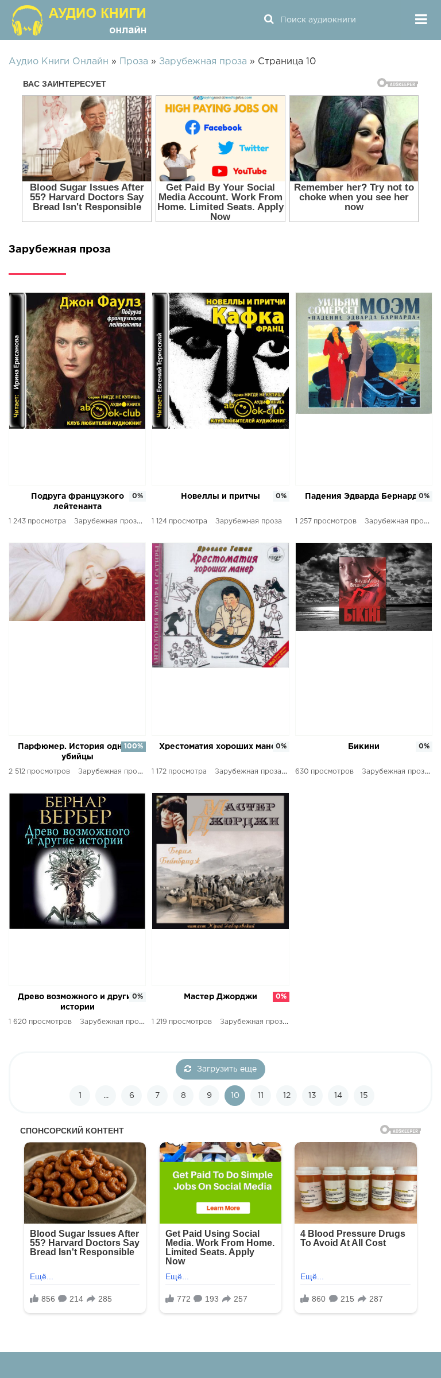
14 (338, 1095)
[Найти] (268, 20)
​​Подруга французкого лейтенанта (77, 501)
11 (261, 1095)
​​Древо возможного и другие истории (77, 1002)
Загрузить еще (227, 1069)
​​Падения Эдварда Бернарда (363, 496)
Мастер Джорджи (220, 996)
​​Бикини (364, 746)
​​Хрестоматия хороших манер (220, 746)
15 (364, 1095)
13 (312, 1095)
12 (287, 1095)
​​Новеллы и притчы (220, 496)
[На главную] (80, 20)
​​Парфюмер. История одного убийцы (77, 751)
